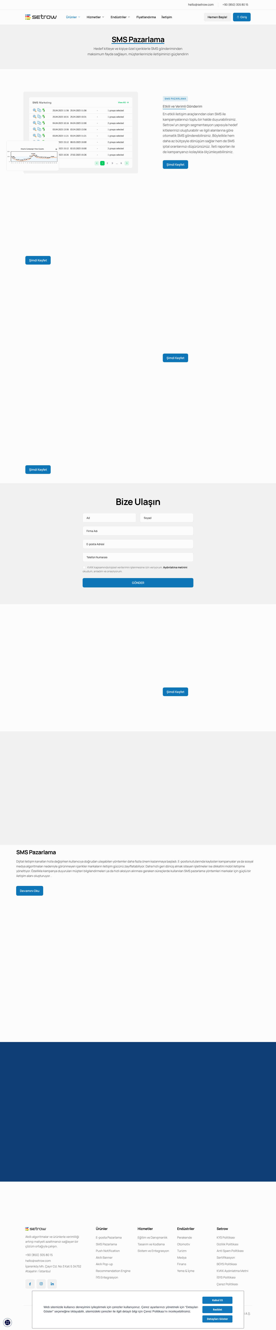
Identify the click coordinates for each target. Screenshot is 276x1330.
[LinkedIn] (52, 1284)
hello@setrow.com (201, 4)
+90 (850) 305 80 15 (235, 5)
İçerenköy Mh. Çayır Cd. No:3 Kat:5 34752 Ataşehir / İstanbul (53, 1268)
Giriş (243, 17)
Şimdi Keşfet (175, 164)
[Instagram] (41, 1284)
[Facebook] (30, 1284)
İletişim (166, 17)
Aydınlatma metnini (175, 567)
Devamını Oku (29, 891)
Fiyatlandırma (146, 17)
